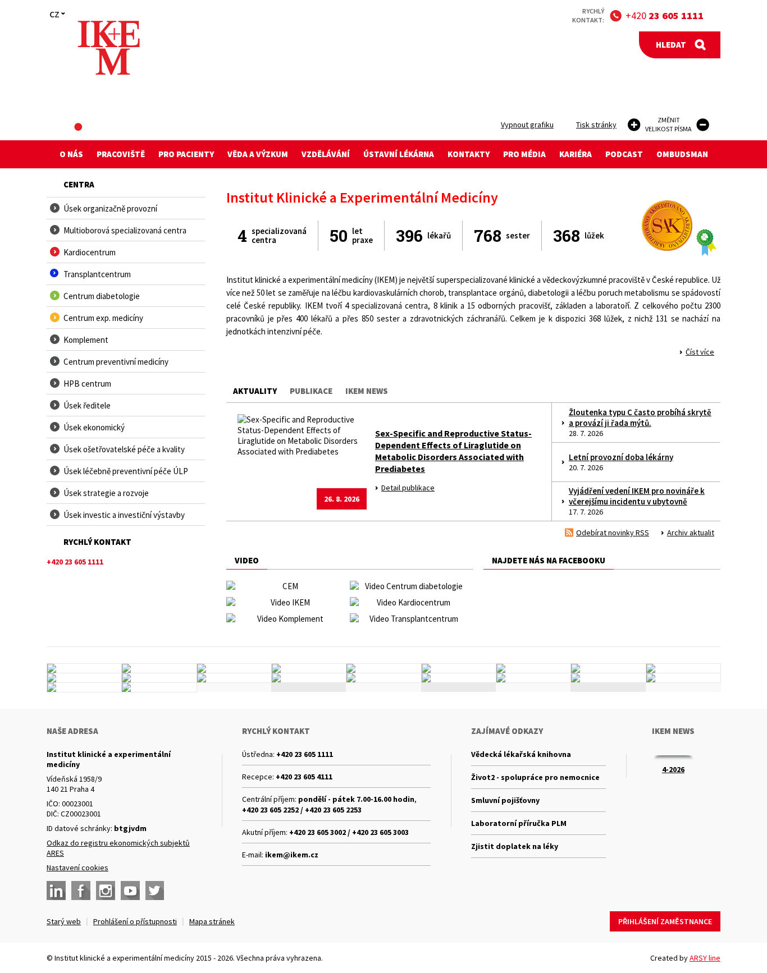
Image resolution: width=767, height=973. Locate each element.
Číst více (700, 352)
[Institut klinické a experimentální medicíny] (108, 48)
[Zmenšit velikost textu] (702, 124)
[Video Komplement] (285, 618)
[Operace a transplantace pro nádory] (683, 668)
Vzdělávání (326, 154)
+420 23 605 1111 (304, 754)
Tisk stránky (596, 125)
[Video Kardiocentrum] (409, 602)
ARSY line (705, 958)
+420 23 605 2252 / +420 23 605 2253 (302, 810)
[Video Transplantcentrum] (409, 618)
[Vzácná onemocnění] (533, 678)
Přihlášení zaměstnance (665, 921)
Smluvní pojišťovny (505, 800)
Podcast (624, 154)
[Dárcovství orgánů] (159, 668)
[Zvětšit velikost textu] (634, 124)
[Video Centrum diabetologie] (409, 586)
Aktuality (255, 390)
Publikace (311, 390)
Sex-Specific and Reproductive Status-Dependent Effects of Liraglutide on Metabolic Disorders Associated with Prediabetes (453, 451)
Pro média (524, 154)
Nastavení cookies (77, 867)
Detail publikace (408, 488)
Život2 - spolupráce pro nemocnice (535, 777)
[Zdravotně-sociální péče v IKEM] (234, 678)
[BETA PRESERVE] (608, 678)
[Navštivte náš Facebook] (80, 890)
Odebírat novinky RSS (612, 532)
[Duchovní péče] (383, 678)
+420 (665, 15)
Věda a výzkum (257, 154)
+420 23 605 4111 (304, 777)
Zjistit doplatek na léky (514, 846)
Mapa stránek (212, 921)
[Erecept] (84, 687)
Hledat (671, 44)
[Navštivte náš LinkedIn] (56, 890)
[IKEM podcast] (159, 687)
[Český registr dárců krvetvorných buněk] (308, 668)
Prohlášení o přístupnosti (135, 921)
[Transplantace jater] (383, 668)
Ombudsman (682, 154)
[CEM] (285, 586)
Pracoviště (121, 154)
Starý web (64, 921)
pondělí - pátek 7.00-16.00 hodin (356, 799)
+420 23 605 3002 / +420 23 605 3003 (349, 832)
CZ (54, 14)
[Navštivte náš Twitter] (155, 890)
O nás (71, 154)
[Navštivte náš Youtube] (130, 890)
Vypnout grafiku (527, 125)
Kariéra (575, 154)
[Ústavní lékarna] (84, 668)
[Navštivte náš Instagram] (105, 890)
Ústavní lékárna (398, 154)
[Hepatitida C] (458, 678)
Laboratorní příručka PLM (519, 823)
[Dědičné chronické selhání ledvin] (533, 668)
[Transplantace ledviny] (234, 668)
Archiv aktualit (690, 532)
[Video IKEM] (285, 602)
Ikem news (366, 390)
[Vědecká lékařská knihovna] (159, 678)
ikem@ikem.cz (291, 855)
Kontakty (469, 154)
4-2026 (673, 769)
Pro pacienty (186, 154)
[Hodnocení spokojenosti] (683, 678)
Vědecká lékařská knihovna (521, 754)
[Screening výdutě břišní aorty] (608, 668)
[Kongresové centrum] (308, 678)
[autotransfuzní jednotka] (84, 678)
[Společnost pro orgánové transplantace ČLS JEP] (458, 668)
